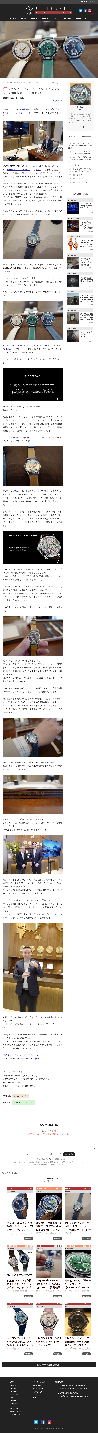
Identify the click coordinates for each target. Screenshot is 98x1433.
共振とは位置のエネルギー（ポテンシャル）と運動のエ (80, 159)
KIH (34, 1397)
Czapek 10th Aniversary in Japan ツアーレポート (86, 206)
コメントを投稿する (55, 100)
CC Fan (22, 98)
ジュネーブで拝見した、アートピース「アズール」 (25, 359)
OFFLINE (46, 19)
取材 (38, 169)
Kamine (41, 1191)
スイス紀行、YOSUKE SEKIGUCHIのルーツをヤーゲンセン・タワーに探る (86, 299)
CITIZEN (76, 218)
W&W (78, 19)
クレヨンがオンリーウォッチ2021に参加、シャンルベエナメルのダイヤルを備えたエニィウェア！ (20, 1345)
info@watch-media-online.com (70, 1388)
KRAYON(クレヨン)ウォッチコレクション (20, 1055)
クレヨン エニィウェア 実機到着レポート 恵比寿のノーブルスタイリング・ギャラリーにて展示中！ (78, 1345)
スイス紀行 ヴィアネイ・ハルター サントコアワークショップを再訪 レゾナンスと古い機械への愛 (86, 264)
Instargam (49, 1422)
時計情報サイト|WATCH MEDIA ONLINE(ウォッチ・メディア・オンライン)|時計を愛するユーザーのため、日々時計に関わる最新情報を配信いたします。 (49, 10)
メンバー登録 (41, 1165)
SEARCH (86, 19)
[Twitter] (80, 127)
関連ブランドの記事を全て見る (49, 1364)
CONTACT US (15, 1414)
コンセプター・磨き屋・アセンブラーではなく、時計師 (80, 145)
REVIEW (67, 19)
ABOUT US (14, 1408)
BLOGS (34, 19)
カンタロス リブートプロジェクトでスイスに (86, 334)
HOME (13, 19)
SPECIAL (14, 1403)
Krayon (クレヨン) (20, 1096)
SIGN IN (93, 1)
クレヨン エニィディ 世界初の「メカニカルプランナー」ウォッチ (20, 1226)
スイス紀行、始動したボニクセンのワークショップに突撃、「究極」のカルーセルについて (86, 319)
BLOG (10, 83)
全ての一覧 (37, 1385)
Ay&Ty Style (37, 1391)
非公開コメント (80, 165)
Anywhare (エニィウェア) (23, 1102)
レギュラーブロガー (38, 1382)
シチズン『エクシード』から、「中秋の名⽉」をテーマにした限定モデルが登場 (86, 226)
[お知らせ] (91, 14)
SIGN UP (84, 1)
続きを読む (28, 1238)
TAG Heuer (76, 237)
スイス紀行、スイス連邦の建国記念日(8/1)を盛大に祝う (86, 280)
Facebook (80, 10)
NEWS (23, 19)
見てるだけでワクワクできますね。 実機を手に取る (80, 170)
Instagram (89, 10)
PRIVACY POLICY (16, 1411)
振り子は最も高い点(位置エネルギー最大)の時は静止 (80, 152)
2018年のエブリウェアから (18, 169)
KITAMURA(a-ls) (39, 1388)
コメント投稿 (69, 1154)
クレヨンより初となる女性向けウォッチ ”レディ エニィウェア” (49, 1342)
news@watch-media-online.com (71, 1396)
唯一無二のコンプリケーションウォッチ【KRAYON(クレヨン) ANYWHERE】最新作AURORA (78, 1287)
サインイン (48, 1159)
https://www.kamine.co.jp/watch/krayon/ (21, 1058)
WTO (57, 19)
